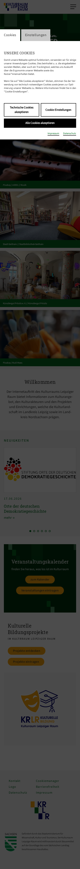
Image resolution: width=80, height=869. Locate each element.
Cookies (10, 35)
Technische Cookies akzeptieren (21, 109)
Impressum (53, 133)
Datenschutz (69, 133)
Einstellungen (36, 35)
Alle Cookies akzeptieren (40, 123)
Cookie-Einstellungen (58, 110)
